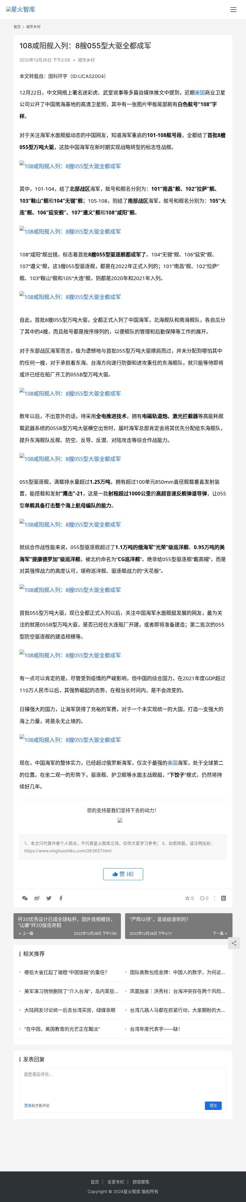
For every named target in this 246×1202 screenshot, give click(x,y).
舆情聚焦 (141, 1181)
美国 (200, 92)
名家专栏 (115, 1181)
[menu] (233, 9)
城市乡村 (86, 59)
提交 (213, 1105)
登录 (28, 1105)
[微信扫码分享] (25, 898)
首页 (17, 27)
